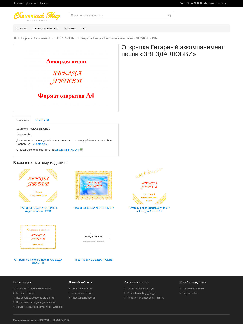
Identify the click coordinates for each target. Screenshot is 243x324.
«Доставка (39, 143)
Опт (84, 28)
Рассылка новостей (84, 297)
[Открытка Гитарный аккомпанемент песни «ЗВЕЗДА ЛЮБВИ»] (66, 78)
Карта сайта (190, 293)
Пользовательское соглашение (35, 297)
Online (44, 3)
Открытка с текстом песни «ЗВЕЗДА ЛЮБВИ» (38, 261)
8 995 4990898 (192, 3)
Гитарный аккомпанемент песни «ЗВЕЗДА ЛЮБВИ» (149, 209)
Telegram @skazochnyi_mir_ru (145, 297)
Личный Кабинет (82, 288)
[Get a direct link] (81, 149)
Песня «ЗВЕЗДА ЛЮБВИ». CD (94, 207)
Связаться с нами (194, 288)
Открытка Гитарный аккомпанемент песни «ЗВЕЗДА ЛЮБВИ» (119, 38)
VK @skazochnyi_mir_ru (141, 293)
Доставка (31, 3)
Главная (21, 28)
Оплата (19, 3)
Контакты (70, 28)
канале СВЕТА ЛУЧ (66, 149)
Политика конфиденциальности (35, 302)
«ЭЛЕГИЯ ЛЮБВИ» (64, 38)
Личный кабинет (217, 3)
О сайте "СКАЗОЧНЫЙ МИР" (34, 288)
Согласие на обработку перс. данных (39, 306)
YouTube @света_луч (140, 288)
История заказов (82, 293)
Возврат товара (25, 293)
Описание (22, 119)
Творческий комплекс (45, 28)
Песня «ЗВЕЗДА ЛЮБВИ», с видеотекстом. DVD (38, 209)
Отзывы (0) (42, 119)
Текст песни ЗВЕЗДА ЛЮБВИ (93, 259)
